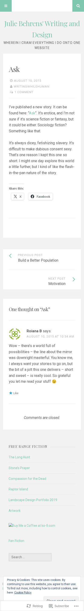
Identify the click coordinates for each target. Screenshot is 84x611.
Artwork (15, 511)
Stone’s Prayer (19, 468)
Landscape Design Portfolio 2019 (33, 500)
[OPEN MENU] (6, 6)
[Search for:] (30, 557)
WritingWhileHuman (31, 86)
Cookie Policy (23, 592)
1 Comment (23, 92)
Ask (32, 113)
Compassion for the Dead (27, 479)
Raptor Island (18, 489)
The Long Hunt (19, 457)
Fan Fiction (16, 541)
